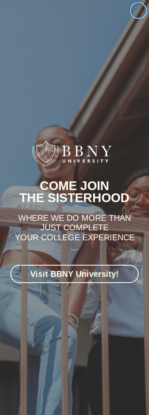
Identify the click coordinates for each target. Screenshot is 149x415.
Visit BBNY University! (74, 273)
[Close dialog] (138, 10)
